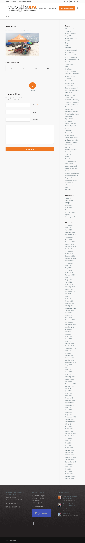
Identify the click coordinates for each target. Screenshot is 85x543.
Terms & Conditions (71, 168)
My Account (69, 119)
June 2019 (68, 334)
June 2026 (68, 228)
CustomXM (69, 85)
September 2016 (70, 363)
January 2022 (69, 289)
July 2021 (68, 294)
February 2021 (70, 303)
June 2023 (68, 265)
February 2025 (70, 242)
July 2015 (68, 389)
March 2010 (69, 474)
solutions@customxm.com (40, 503)
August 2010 (69, 464)
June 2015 (68, 391)
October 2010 (69, 459)
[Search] (77, 8)
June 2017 (68, 351)
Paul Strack (28, 30)
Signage (67, 215)
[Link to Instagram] (74, 1)
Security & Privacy (71, 149)
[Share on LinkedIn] (36, 68)
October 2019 (69, 327)
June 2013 (68, 412)
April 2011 (68, 445)
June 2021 (68, 296)
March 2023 (69, 272)
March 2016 (69, 374)
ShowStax (68, 159)
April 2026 (68, 230)
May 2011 (68, 443)
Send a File (68, 152)
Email (35, 112)
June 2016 (68, 370)
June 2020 (68, 313)
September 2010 (70, 462)
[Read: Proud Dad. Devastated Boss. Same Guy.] (60, 497)
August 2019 (69, 329)
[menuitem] (8, 1)
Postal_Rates (69, 135)
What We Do (69, 183)
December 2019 (70, 322)
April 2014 (68, 410)
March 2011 (69, 448)
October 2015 (69, 386)
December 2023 (70, 256)
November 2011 (70, 433)
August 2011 (69, 438)
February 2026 (70, 232)
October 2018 (69, 346)
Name (35, 105)
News (67, 210)
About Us (68, 31)
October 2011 (69, 436)
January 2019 (69, 344)
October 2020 (69, 310)
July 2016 (68, 367)
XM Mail (68, 190)
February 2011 (70, 450)
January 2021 (69, 306)
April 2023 (68, 270)
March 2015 (69, 398)
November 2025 (70, 235)
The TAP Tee (69, 171)
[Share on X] (24, 68)
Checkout (68, 69)
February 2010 (70, 476)
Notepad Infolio (70, 123)
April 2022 (68, 282)
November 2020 (70, 308)
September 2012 (70, 422)
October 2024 (69, 249)
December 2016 (70, 358)
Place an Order (70, 133)
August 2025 (69, 237)
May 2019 (68, 336)
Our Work (68, 131)
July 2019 (68, 332)
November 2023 (70, 258)
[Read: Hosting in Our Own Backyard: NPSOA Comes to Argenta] (60, 505)
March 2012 (69, 429)
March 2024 (69, 254)
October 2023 (69, 261)
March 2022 (69, 284)
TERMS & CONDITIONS (13, 507)
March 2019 (69, 341)
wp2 (66, 187)
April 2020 (68, 317)
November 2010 (70, 457)
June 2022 (68, 277)
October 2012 (69, 419)
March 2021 (69, 301)
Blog (7, 16)
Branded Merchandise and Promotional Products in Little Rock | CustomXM (71, 52)
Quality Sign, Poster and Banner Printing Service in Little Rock (72, 140)
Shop (67, 157)
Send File (13, 1)
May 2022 (68, 280)
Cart (66, 67)
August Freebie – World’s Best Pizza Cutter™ (71, 38)
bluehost (68, 45)
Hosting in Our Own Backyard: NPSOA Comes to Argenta (70, 506)
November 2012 (70, 417)
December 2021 (70, 291)
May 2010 (68, 469)
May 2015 (68, 393)
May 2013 (68, 415)
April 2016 (68, 372)
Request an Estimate (25, 1)
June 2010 (68, 467)
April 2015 (68, 396)
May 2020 (68, 315)
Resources (68, 145)
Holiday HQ (69, 109)
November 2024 (70, 246)
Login (7, 1)
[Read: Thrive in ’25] (60, 515)
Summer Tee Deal (71, 166)
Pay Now (41, 513)
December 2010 (70, 455)
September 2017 (70, 348)
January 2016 (69, 379)
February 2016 (70, 377)
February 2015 (70, 400)
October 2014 (69, 403)
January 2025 (69, 244)
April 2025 (68, 239)
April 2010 (68, 471)
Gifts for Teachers (71, 107)
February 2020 (70, 320)
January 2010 (69, 478)
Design (67, 203)
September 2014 (70, 405)
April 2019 (68, 339)
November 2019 (70, 325)
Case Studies (69, 200)
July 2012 (68, 424)
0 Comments (18, 30)
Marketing (68, 207)
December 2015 (70, 381)
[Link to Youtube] (71, 1)
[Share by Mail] (48, 68)
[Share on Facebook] (12, 68)
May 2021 (68, 299)
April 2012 (68, 426)
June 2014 (68, 407)
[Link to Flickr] (77, 1)
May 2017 (68, 353)
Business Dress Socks (72, 59)
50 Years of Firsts (70, 29)
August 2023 (69, 263)
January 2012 (69, 431)
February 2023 (70, 275)
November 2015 (70, 384)
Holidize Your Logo (71, 112)
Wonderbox (69, 185)
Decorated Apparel (71, 88)
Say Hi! (67, 147)
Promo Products (70, 212)
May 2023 (68, 268)
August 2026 (69, 225)
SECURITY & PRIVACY (12, 503)
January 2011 (69, 452)
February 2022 (70, 287)
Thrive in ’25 (66, 513)
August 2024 (69, 251)
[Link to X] (67, 1)
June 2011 (68, 441)
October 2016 (69, 360)
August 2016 (69, 365)
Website (35, 119)
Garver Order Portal (71, 104)
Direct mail (68, 205)
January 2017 (69, 355)
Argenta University (71, 33)
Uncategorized (70, 217)
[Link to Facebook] (64, 1)
